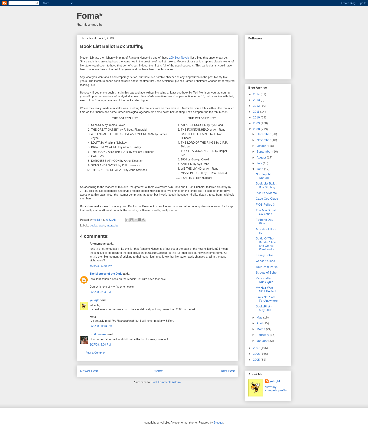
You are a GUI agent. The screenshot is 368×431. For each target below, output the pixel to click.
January (262, 340)
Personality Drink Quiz (264, 280)
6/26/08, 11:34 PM (101, 326)
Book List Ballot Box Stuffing (266, 185)
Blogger (218, 422)
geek (102, 225)
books (93, 225)
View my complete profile (276, 388)
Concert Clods (265, 260)
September (264, 151)
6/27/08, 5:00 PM (100, 344)
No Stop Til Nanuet (263, 175)
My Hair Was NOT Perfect (266, 289)
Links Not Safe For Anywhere (267, 298)
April (260, 323)
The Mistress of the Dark (106, 273)
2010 (257, 117)
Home (158, 371)
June (260, 169)
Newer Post (89, 371)
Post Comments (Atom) (166, 382)
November (264, 140)
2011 (256, 111)
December (264, 134)
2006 (257, 353)
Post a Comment (95, 352)
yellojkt (94, 300)
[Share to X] (136, 220)
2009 (257, 123)
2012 (257, 105)
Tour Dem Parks (266, 266)
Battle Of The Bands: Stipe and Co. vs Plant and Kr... (267, 244)
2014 (257, 94)
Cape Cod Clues (267, 198)
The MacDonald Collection (266, 212)
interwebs (112, 225)
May (260, 317)
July (260, 163)
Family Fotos (264, 255)
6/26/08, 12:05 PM (101, 265)
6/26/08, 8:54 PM (100, 292)
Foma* (90, 15)
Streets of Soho (266, 272)
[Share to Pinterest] (144, 220)
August (262, 157)
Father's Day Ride (264, 221)
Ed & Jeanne (98, 334)
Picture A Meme (266, 193)
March (261, 329)
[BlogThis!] (131, 220)
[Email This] (127, 220)
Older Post (227, 371)
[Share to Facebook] (140, 220)
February (263, 334)
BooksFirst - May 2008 (264, 308)
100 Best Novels (179, 57)
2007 (257, 348)
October (262, 145)
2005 (257, 359)
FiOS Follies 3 (265, 204)
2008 (257, 129)
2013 (257, 100)
